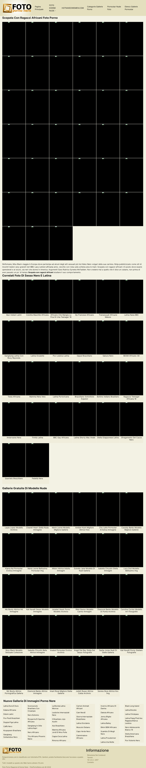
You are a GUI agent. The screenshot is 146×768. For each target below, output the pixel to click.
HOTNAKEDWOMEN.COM (73, 8)
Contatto (90, 762)
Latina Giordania (83, 723)
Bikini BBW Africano (109, 727)
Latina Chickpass (132, 714)
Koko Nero (86, 264)
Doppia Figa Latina (10, 722)
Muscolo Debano (83, 727)
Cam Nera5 (80, 712)
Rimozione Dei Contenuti (96, 755)
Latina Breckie (131, 710)
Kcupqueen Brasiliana (12, 730)
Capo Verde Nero (83, 731)
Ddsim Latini (8, 714)
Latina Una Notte (107, 742)
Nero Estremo (33, 715)
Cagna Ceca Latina (59, 736)
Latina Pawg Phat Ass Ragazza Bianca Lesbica (133, 720)
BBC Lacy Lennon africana (41, 267)
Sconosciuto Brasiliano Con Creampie (33, 708)
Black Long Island (132, 706)
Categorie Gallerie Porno (95, 7)
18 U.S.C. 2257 (92, 760)
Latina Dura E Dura (10, 706)
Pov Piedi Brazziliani (11, 718)
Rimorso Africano (59, 740)
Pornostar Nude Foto (114, 7)
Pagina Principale (39, 7)
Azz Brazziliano (58, 726)
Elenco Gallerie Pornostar (131, 7)
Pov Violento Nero (132, 740)
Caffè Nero (7, 726)
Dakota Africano (107, 712)
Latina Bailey (106, 723)
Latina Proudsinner (108, 738)
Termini (90, 757)
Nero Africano (33, 732)
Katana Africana (9, 710)
